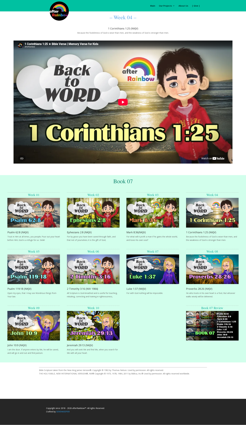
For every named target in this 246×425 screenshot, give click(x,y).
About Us (183, 6)
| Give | (196, 6)
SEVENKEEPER (63, 411)
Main (152, 6)
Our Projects (165, 6)
